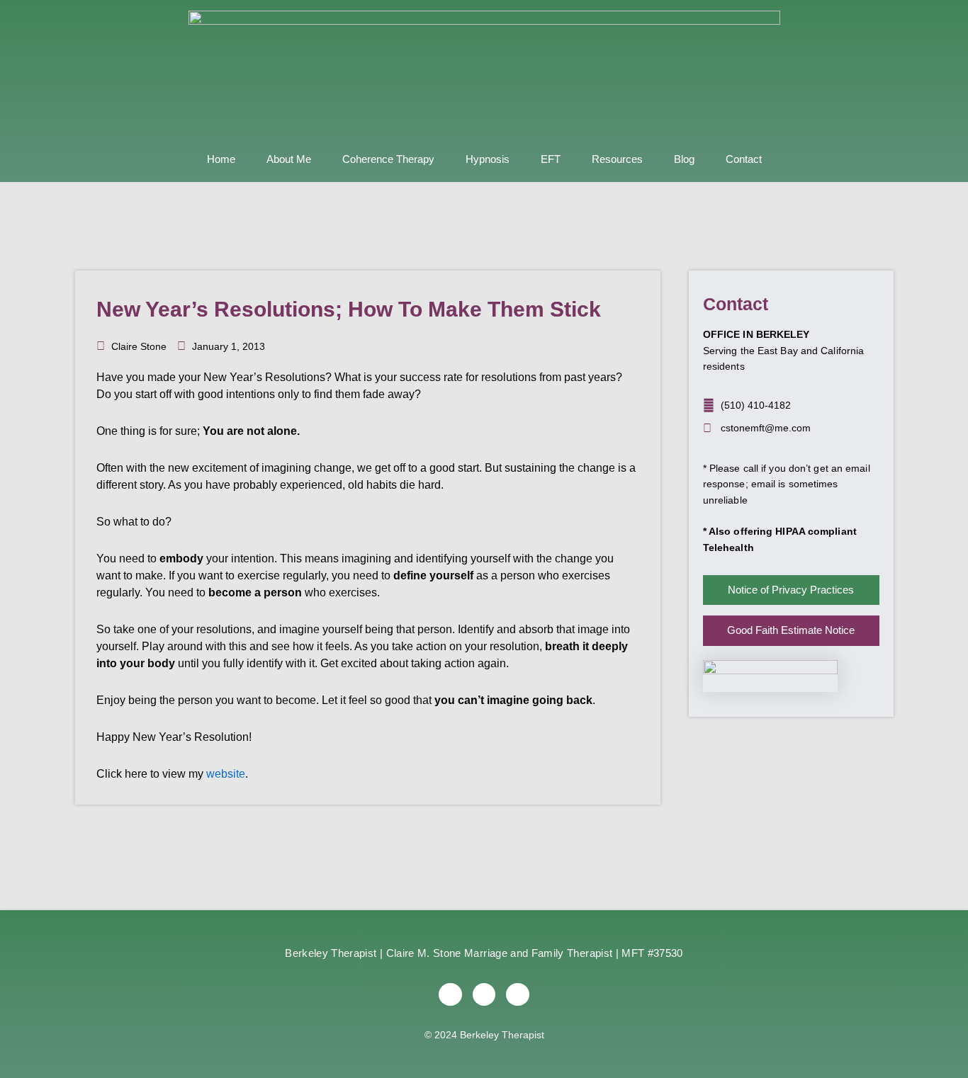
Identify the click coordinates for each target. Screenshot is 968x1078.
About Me (288, 159)
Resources (617, 159)
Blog (684, 159)
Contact (744, 159)
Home (221, 159)
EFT (551, 159)
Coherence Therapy (388, 159)
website (225, 774)
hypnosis (488, 159)
